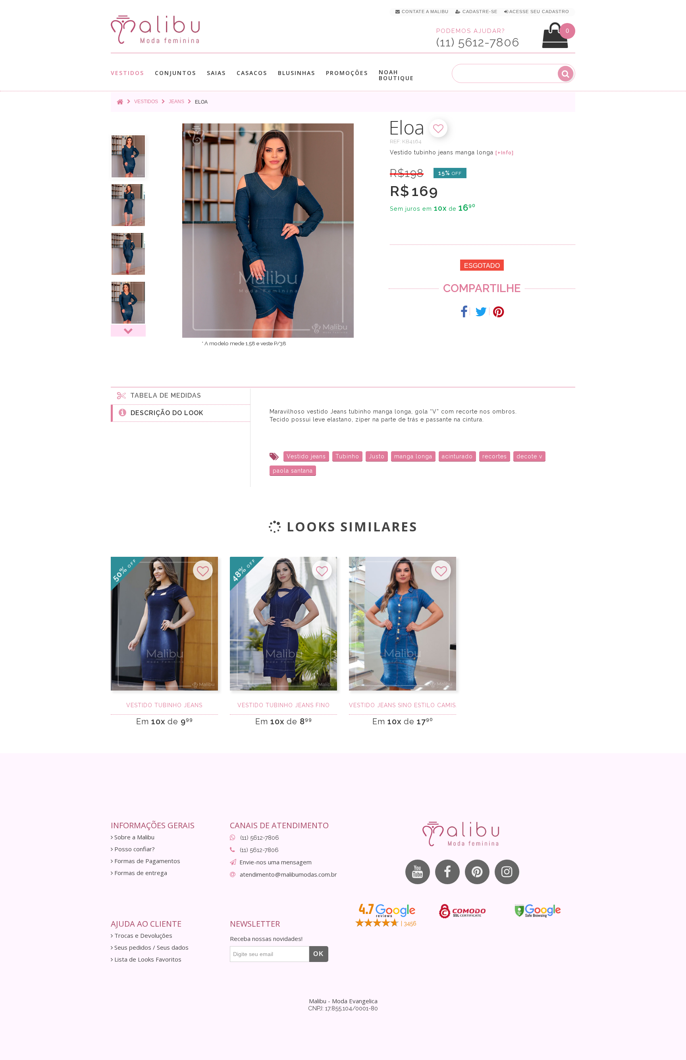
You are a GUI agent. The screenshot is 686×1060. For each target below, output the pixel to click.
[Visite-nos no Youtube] (417, 872)
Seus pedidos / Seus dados (151, 947)
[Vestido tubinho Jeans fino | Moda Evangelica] (283, 624)
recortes (494, 456)
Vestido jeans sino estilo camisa (402, 705)
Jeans (176, 101)
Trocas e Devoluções (142, 935)
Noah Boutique (396, 75)
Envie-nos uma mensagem (275, 862)
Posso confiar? (134, 849)
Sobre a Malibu (133, 837)
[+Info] (504, 153)
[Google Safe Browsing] (537, 911)
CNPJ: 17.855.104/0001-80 (343, 1008)
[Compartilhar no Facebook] (464, 312)
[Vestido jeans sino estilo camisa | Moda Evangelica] (402, 624)
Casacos (252, 73)
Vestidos (127, 73)
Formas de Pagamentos (146, 861)
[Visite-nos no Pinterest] (477, 872)
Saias (216, 73)
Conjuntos (175, 73)
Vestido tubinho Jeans (164, 705)
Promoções (347, 73)
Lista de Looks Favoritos (147, 959)
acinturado (457, 456)
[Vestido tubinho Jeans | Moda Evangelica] (164, 624)
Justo (377, 456)
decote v (529, 456)
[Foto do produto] (128, 156)
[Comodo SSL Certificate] (462, 911)
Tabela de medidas (163, 395)
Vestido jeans (306, 456)
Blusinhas (296, 73)
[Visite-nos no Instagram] (507, 872)
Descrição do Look (165, 413)
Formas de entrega (140, 873)
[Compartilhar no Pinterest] (498, 312)
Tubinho (347, 456)
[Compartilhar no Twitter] (481, 312)
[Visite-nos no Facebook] (447, 872)
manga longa (413, 456)
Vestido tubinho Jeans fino (283, 705)
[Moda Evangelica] (157, 29)
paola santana (293, 470)
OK (318, 953)
